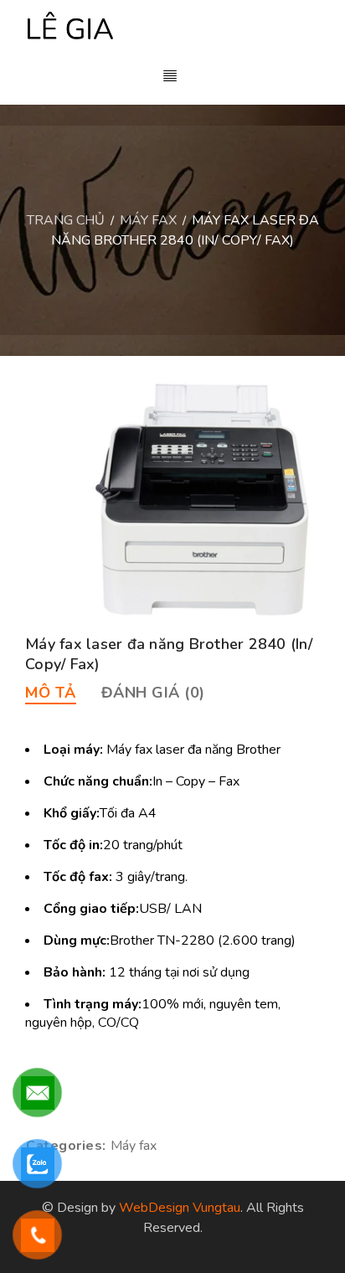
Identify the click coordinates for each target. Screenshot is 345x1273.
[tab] (50, 692)
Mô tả (50, 693)
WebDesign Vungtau (179, 1207)
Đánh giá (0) (153, 693)
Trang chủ (66, 220)
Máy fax (148, 220)
